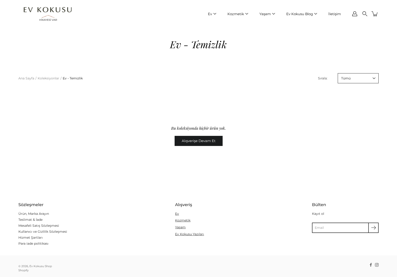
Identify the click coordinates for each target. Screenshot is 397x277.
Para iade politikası (33, 243)
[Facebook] (371, 265)
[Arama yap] (365, 13)
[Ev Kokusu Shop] (47, 13)
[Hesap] (354, 13)
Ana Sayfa (26, 78)
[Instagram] (377, 265)
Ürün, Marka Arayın (33, 214)
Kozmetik (235, 14)
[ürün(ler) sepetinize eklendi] (375, 13)
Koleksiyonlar (48, 78)
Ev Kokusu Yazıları (189, 234)
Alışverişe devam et (199, 141)
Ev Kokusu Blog (299, 14)
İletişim (334, 14)
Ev (210, 14)
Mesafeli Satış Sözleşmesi (38, 226)
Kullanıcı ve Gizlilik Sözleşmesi (42, 231)
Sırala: (322, 78)
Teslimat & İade (30, 220)
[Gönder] (373, 228)
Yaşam (265, 14)
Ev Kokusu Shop (40, 266)
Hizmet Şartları (30, 237)
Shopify (23, 270)
